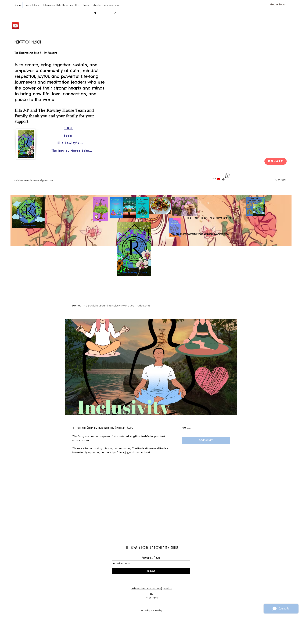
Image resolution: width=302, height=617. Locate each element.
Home (76, 305)
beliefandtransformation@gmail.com (33, 180)
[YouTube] (15, 25)
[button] (227, 175)
